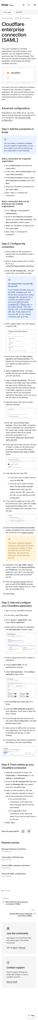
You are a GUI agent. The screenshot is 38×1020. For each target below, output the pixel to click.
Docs (11, 5)
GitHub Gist (25, 304)
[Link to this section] (35, 604)
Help (32, 1016)
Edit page (7, 890)
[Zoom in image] (19, 75)
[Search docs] (29, 5)
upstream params (19, 582)
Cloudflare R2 (13, 304)
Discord (22, 948)
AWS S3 (20, 302)
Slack (15, 948)
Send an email (11, 982)
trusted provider (27, 532)
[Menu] (34, 5)
